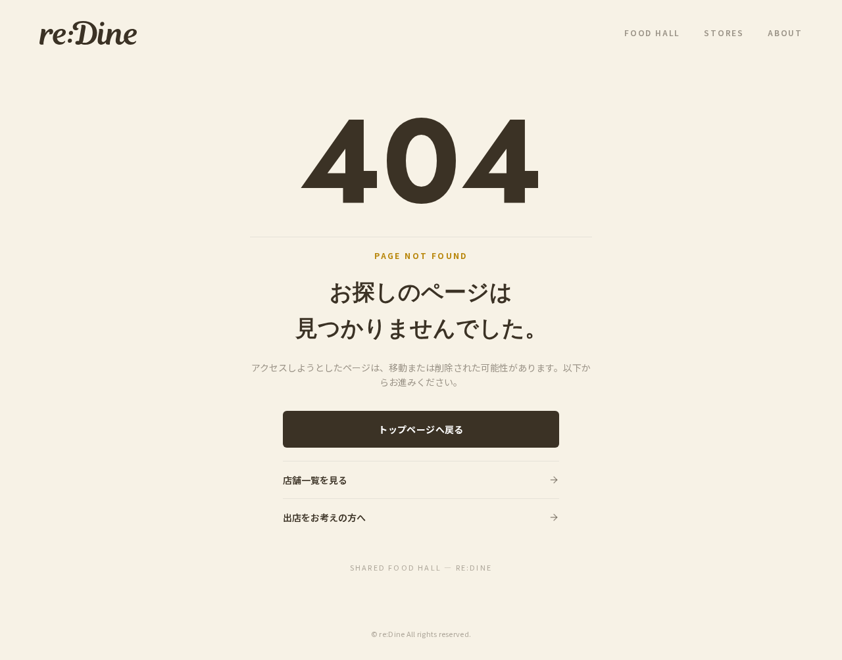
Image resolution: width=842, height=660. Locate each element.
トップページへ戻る (420, 429)
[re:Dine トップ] (88, 33)
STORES (724, 33)
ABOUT (785, 33)
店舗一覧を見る (315, 479)
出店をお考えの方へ (324, 517)
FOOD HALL (652, 33)
